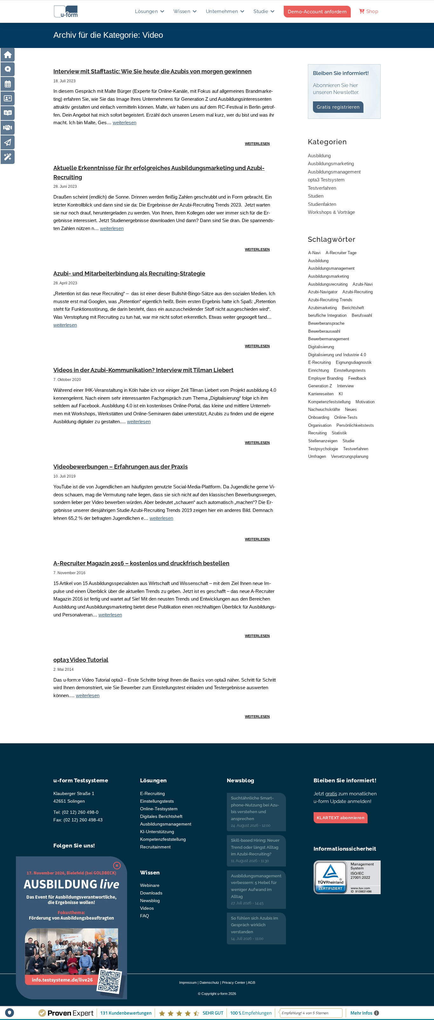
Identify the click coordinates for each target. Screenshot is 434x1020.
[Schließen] (117, 865)
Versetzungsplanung (349, 456)
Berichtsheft (353, 307)
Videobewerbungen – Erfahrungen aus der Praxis (120, 466)
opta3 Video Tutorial (80, 659)
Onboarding (318, 417)
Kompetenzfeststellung (329, 401)
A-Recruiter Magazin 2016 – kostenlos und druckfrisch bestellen (141, 563)
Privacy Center (233, 982)
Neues (351, 409)
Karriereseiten (321, 393)
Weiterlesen (257, 144)
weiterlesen (124, 122)
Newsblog (150, 900)
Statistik (339, 433)
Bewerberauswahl (324, 331)
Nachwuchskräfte (324, 409)
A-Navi (314, 252)
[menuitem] (150, 11)
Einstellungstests (350, 370)
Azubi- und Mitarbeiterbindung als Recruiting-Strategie (129, 273)
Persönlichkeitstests (355, 425)
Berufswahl (362, 315)
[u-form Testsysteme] (72, 11)
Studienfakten (322, 204)
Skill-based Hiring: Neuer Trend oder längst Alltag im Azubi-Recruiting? (255, 847)
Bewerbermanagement (328, 339)
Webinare (149, 885)
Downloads (151, 893)
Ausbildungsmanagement (334, 171)
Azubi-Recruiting (357, 291)
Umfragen (317, 456)
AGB (251, 982)
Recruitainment (155, 847)
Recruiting (317, 433)
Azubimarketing (322, 307)
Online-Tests (345, 417)
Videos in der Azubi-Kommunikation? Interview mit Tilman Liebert (143, 370)
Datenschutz (209, 982)
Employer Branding (325, 378)
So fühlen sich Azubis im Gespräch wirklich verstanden (254, 925)
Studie (348, 441)
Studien (315, 196)
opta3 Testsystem (326, 179)
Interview (345, 386)
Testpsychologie (323, 448)
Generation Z (320, 386)
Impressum (188, 982)
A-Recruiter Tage (341, 252)
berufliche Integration (327, 315)
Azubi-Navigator (322, 291)
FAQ (144, 916)
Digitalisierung (321, 346)
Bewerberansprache (326, 323)
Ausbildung (319, 155)
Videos (147, 908)
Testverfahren (322, 188)
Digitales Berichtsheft (161, 816)
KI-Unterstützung (157, 831)
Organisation (319, 425)
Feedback (357, 378)
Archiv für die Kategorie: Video (108, 35)
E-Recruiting (319, 362)
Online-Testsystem (159, 808)
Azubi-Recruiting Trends (330, 299)
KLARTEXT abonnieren (341, 817)
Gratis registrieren (338, 107)
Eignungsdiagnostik (354, 362)
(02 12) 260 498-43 (83, 820)
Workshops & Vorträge (331, 212)
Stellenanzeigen (322, 441)
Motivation (365, 401)
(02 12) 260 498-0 (80, 812)
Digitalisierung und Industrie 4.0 (337, 354)
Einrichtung (318, 370)
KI (341, 393)
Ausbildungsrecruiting (328, 284)
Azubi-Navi (363, 284)
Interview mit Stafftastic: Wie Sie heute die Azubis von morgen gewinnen (152, 71)
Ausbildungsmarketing (331, 163)
